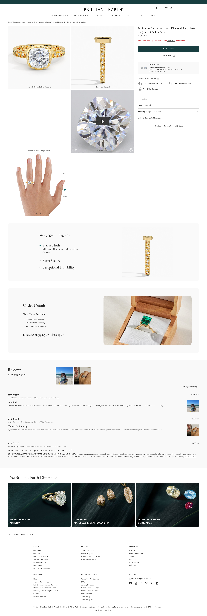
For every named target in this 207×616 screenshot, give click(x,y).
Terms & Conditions (60, 607)
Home (10, 22)
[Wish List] (166, 7)
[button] (168, 99)
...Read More (191, 457)
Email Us (132, 559)
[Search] (155, 7)
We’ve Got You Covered (90, 579)
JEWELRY (130, 15)
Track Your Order (87, 550)
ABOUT (153, 15)
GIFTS (142, 15)
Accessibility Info (87, 600)
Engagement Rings (19, 22)
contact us (171, 41)
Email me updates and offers (142, 578)
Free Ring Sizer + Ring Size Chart (45, 591)
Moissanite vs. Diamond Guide (44, 588)
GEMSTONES (115, 15)
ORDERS (84, 546)
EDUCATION (38, 575)
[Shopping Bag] (171, 7)
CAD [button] (101, 610)
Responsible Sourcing (41, 556)
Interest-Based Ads (88, 607)
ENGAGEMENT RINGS (59, 15)
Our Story (37, 550)
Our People (37, 565)
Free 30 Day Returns (88, 553)
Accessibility (85, 597)
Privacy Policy (74, 607)
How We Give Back (40, 562)
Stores (131, 556)
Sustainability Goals (40, 559)
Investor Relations (40, 597)
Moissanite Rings (32, 22)
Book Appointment (136, 553)
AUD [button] (96, 610)
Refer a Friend (86, 594)
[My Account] (161, 7)
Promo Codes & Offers (89, 591)
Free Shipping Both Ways (90, 556)
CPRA (150, 607)
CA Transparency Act (138, 607)
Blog (35, 579)
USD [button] (111, 610)
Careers (36, 594)
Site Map (158, 607)
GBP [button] (106, 610)
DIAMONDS (98, 15)
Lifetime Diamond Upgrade (91, 588)
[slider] (65, 190)
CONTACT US (134, 546)
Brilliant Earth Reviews (41, 568)
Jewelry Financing (87, 585)
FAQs (83, 582)
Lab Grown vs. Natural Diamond (45, 585)
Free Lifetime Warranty (35, 323)
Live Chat (132, 550)
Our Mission (37, 553)
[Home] (103, 9)
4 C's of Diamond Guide (42, 582)
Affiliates (132, 565)
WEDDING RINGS (81, 15)
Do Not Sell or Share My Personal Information (113, 607)
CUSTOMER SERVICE (89, 575)
